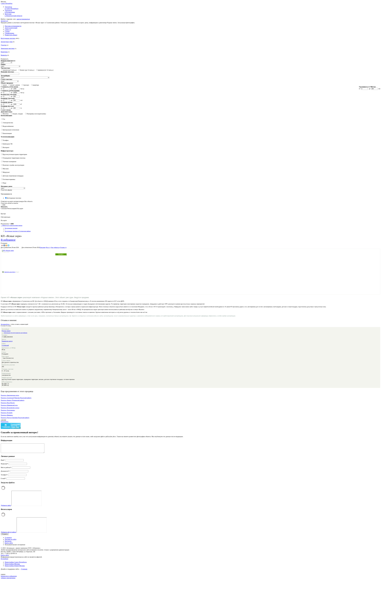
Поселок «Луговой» (7, 412)
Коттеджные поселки (8, 38)
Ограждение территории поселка (14, 158)
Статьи (7, 31)
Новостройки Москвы (12, 564)
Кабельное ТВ (7, 144)
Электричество (8, 123)
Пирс (4, 183)
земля (5, 85)
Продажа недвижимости (13, 26)
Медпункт (6, 172)
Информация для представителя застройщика (15, 332)
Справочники (9, 33)
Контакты (8, 541)
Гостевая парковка (9, 179)
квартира (36, 85)
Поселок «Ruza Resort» (8, 403)
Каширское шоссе (7, 341)
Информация (6, 440)
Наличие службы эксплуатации (13, 165)
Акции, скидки (18, 114)
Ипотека (6, 114)
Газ (4, 119)
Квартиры (4, 52)
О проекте (8, 537)
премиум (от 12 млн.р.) (45, 70)
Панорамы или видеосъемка (36, 114)
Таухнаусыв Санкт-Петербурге (11, 7)
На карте (60, 254)
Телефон (6, 140)
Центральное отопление (11, 130)
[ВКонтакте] (4, 245)
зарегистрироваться (23, 19)
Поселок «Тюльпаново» (8, 410)
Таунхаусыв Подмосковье (10, 11)
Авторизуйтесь (5, 324)
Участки (3, 45)
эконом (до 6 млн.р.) (9, 70)
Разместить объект (11, 35)
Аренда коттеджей (11, 28)
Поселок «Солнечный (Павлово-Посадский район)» (16, 398)
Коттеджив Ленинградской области (13, 15)
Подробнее (4, 559)
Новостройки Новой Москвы (15, 566)
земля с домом (15, 85)
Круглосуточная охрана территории (15, 154)
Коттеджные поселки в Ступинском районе (18, 231)
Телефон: (4, 475)
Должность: (5, 471)
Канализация (7, 133)
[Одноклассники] (6, 245)
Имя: (3, 460)
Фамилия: (4, 464)
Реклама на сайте (10, 539)
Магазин (6, 169)
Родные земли (6, 331)
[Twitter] (8, 245)
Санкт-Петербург (7, 3)
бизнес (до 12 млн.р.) (27, 70)
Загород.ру (4, 21)
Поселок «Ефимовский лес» (9, 405)
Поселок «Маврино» (7, 415)
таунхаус (26, 85)
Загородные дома (7, 42)
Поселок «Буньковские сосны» (10, 408)
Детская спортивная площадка (13, 176)
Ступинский (5, 345)
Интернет (6, 147)
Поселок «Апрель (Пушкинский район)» (12, 400)
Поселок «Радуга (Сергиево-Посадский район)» (15, 417)
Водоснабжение (8, 126)
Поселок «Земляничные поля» (10, 395)
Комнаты (4, 55)
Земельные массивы (7, 48)
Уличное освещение (9, 161)
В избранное (8, 239)
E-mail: (3, 478)
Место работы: (6, 467)
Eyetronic (24, 569)
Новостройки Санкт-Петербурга (16, 562)
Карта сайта (9, 543)
